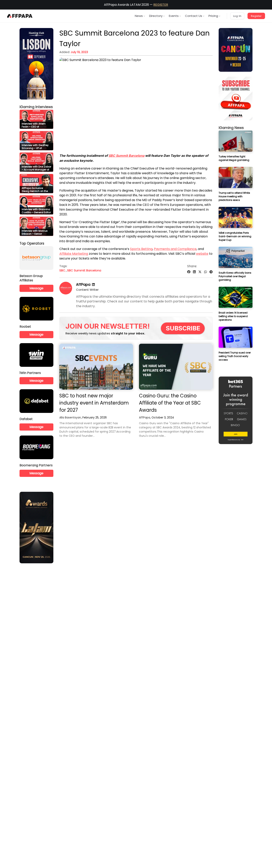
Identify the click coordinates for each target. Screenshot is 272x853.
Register (256, 16)
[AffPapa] (65, 293)
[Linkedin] (93, 284)
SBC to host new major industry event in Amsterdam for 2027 (94, 402)
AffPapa (83, 284)
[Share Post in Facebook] (188, 272)
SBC (62, 270)
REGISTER (160, 4)
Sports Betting (141, 249)
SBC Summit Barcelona (126, 156)
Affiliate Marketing (73, 253)
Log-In (237, 16)
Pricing (213, 16)
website (202, 253)
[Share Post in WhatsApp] (205, 272)
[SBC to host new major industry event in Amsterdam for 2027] (96, 367)
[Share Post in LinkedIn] (194, 272)
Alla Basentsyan (70, 417)
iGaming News (231, 127)
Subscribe (183, 328)
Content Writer (87, 290)
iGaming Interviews (36, 107)
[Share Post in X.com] (200, 272)
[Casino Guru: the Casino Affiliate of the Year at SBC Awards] (176, 367)
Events (174, 16)
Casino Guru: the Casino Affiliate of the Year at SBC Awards (170, 402)
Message (36, 288)
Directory (155, 16)
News (139, 16)
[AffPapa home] (20, 16)
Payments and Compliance (175, 249)
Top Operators (32, 243)
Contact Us (193, 16)
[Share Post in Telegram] (211, 272)
